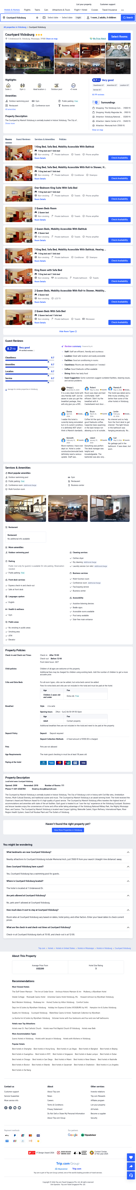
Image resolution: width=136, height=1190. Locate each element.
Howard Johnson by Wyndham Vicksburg (97, 997)
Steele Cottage (18, 997)
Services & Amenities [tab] (45, 139)
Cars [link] (46, 10)
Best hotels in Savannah (62, 1065)
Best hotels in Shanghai (21, 1049)
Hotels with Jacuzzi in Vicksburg (48, 1039)
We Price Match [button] (99, 39)
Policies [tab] (62, 139)
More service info (11, 1100)
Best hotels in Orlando (41, 1065)
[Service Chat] (131, 1175)
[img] (29, 58)
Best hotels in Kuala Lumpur (86, 1054)
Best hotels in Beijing (108, 1049)
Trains (37, 10)
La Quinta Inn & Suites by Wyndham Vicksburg (31, 1018)
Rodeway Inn (38, 1002)
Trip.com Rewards (98, 1096)
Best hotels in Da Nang (21, 1070)
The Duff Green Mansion (22, 992)
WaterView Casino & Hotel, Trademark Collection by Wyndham (74, 1013)
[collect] (131, 1157)
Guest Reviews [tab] (23, 139)
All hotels (94, 1109)
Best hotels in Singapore (63, 1054)
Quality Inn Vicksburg (20, 1013)
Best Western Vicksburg (21, 1002)
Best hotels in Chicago (21, 1059)
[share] (131, 1166)
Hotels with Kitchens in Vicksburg (76, 1039)
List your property (98, 1105)
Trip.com (41, 948)
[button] (95, 4)
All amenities (10, 109)
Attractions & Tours (61, 10)
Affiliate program (97, 1100)
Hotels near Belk (88, 1028)
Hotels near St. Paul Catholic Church (26, 1028)
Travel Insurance (109, 10)
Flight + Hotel (80, 10)
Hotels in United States (65, 948)
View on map (97, 130)
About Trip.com (53, 1092)
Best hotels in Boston (21, 1065)
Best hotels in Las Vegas (67, 1049)
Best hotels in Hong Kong (44, 1049)
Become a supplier (98, 1114)
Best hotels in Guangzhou (22, 1054)
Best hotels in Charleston (84, 1065)
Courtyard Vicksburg (19, 34)
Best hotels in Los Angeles (107, 1065)
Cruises (94, 10)
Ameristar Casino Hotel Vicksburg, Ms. (62, 997)
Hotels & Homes (12, 10)
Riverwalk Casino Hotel (36, 997)
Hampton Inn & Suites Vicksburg (103, 1008)
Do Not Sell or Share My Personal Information (66, 1114)
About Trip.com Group (56, 1118)
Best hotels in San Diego (42, 1059)
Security (94, 1118)
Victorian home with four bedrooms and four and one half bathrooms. (80, 1018)
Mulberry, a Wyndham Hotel (94, 992)
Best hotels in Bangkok (88, 1049)
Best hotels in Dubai (108, 1054)
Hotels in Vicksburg (104, 948)
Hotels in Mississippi (86, 948)
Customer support (11, 1092)
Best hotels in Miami (63, 1059)
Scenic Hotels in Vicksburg (22, 1039)
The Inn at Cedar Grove (43, 992)
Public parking (14, 481)
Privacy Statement (54, 1109)
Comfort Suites (82, 1002)
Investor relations (98, 1092)
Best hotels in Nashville (107, 1059)
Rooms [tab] (8, 139)
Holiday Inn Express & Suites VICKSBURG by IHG (68, 1008)
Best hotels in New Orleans (85, 1059)
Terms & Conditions (55, 1105)
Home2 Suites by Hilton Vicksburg (60, 1002)
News (49, 1096)
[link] (83, 4)
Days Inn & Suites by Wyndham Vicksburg (29, 1008)
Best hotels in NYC (43, 1054)
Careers (50, 1100)
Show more (10, 123)
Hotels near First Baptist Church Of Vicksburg (61, 1028)
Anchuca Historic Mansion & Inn (68, 992)
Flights (27, 10)
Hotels (50, 948)
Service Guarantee (11, 1096)
